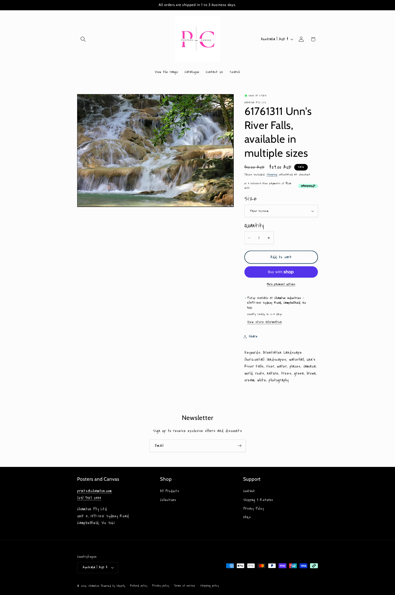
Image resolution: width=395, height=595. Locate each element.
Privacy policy (160, 586)
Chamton (93, 586)
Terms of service (184, 586)
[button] (83, 39)
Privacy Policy (253, 508)
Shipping (272, 174)
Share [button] (253, 336)
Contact (249, 491)
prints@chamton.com (94, 491)
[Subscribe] (239, 446)
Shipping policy (209, 586)
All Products (169, 491)
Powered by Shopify (113, 586)
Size (250, 199)
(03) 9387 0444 (89, 498)
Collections (168, 500)
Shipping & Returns (258, 500)
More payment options (281, 284)
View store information (264, 322)
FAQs (247, 517)
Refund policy (138, 586)
